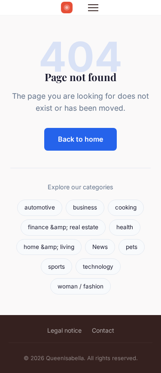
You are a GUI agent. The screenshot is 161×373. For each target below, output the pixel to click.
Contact (103, 330)
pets (131, 246)
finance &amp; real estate (63, 227)
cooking (126, 207)
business (85, 207)
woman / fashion (80, 286)
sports (56, 266)
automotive (39, 207)
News (100, 246)
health (124, 227)
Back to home (80, 139)
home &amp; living (49, 246)
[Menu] (93, 8)
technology (98, 266)
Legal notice (64, 330)
